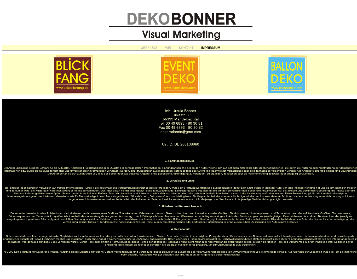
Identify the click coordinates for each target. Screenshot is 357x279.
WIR (168, 48)
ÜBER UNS (149, 48)
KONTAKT (186, 48)
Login (180, 276)
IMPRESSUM (210, 48)
